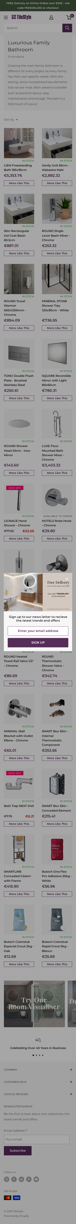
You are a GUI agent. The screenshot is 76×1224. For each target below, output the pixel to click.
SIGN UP (38, 642)
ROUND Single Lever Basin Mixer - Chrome (56, 235)
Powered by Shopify (16, 1215)
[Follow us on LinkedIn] (21, 1179)
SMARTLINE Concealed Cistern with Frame (17, 876)
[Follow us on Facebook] (14, 1179)
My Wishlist (60, 17)
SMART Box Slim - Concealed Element (56, 808)
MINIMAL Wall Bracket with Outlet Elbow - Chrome (18, 735)
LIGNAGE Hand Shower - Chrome (17, 523)
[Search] (67, 28)
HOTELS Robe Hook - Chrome (57, 523)
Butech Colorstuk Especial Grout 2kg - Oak (19, 946)
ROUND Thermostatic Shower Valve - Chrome (53, 663)
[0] (68, 17)
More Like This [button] (19, 183)
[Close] (66, 578)
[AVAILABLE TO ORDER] (57, 499)
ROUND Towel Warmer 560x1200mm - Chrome (15, 308)
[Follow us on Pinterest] (29, 1179)
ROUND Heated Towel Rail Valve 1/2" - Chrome (19, 661)
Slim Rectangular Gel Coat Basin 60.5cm (16, 235)
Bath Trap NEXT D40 (19, 806)
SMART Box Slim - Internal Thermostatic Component (55, 738)
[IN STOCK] (19, 143)
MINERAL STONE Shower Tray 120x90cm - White (55, 305)
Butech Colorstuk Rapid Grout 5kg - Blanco (55, 946)
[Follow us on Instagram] (6, 1179)
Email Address (15, 1131)
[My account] (51, 17)
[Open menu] (6, 17)
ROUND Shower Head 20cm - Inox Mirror (17, 450)
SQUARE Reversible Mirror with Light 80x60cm (56, 380)
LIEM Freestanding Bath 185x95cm (18, 168)
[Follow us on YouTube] (36, 1179)
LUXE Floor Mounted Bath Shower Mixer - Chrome (53, 452)
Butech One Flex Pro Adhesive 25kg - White (57, 876)
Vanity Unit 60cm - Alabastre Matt (55, 168)
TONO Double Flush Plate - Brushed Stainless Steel (19, 380)
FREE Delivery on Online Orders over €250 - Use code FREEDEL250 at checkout (38, 5)
